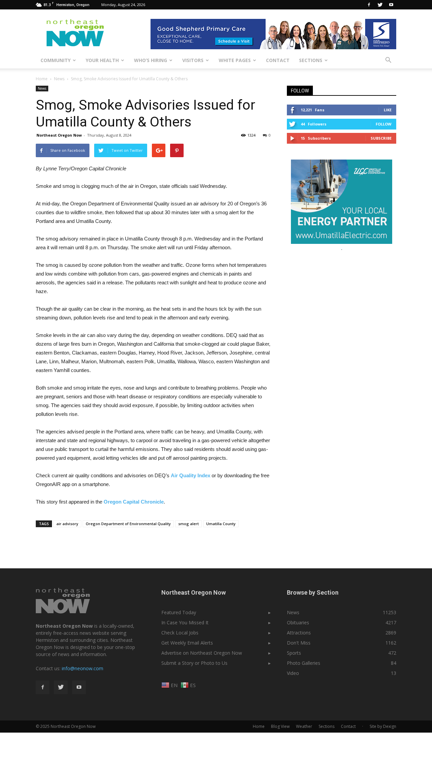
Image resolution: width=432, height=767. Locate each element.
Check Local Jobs (179, 632)
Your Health (102, 60)
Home (42, 79)
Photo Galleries (303, 663)
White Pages (235, 60)
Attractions (299, 632)
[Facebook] (369, 4)
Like (388, 109)
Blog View (280, 726)
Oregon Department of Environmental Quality (128, 523)
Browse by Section (313, 592)
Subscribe (381, 138)
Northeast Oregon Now (59, 135)
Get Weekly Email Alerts (187, 643)
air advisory (67, 523)
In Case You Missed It (185, 622)
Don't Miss (298, 643)
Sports (294, 653)
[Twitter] (380, 4)
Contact (278, 60)
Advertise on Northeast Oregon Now (201, 653)
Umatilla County (221, 523)
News (42, 88)
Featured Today (178, 612)
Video (293, 673)
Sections (310, 60)
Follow (384, 123)
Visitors (193, 60)
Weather (304, 726)
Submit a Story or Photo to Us (194, 663)
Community (55, 60)
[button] (388, 60)
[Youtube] (391, 4)
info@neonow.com (82, 668)
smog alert (188, 523)
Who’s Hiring (150, 60)
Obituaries (298, 622)
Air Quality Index (190, 475)
